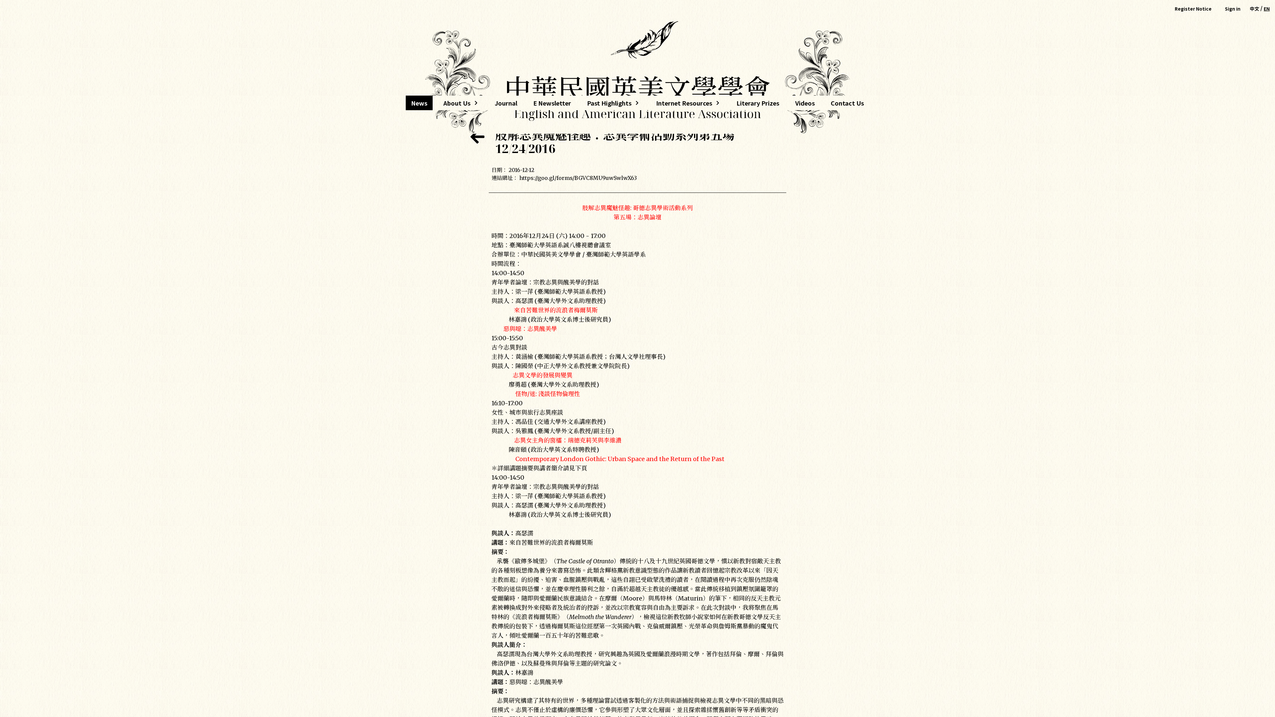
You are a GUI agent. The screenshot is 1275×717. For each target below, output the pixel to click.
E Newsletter (552, 103)
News (419, 103)
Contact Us (847, 103)
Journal (506, 103)
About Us (454, 104)
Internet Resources (681, 104)
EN (1267, 8)
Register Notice (1193, 8)
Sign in (1232, 8)
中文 (1254, 8)
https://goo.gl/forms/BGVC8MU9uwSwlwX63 (578, 178)
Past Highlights (609, 104)
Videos (805, 103)
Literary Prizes (757, 103)
